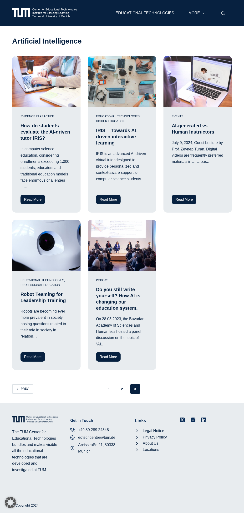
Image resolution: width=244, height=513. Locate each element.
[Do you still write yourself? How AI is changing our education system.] (122, 245)
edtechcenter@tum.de (96, 437)
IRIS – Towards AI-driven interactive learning (117, 136)
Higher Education (110, 121)
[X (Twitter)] (182, 420)
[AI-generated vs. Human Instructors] (197, 81)
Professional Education (40, 285)
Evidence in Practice (37, 116)
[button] (10, 502)
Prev (25, 388)
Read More (34, 200)
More (194, 13)
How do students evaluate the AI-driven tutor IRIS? (45, 132)
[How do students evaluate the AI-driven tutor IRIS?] (46, 81)
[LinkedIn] (203, 420)
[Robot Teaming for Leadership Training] (46, 245)
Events (177, 116)
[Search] (223, 13)
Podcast (103, 280)
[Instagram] (193, 420)
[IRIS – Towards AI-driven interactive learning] (122, 81)
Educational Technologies (145, 13)
